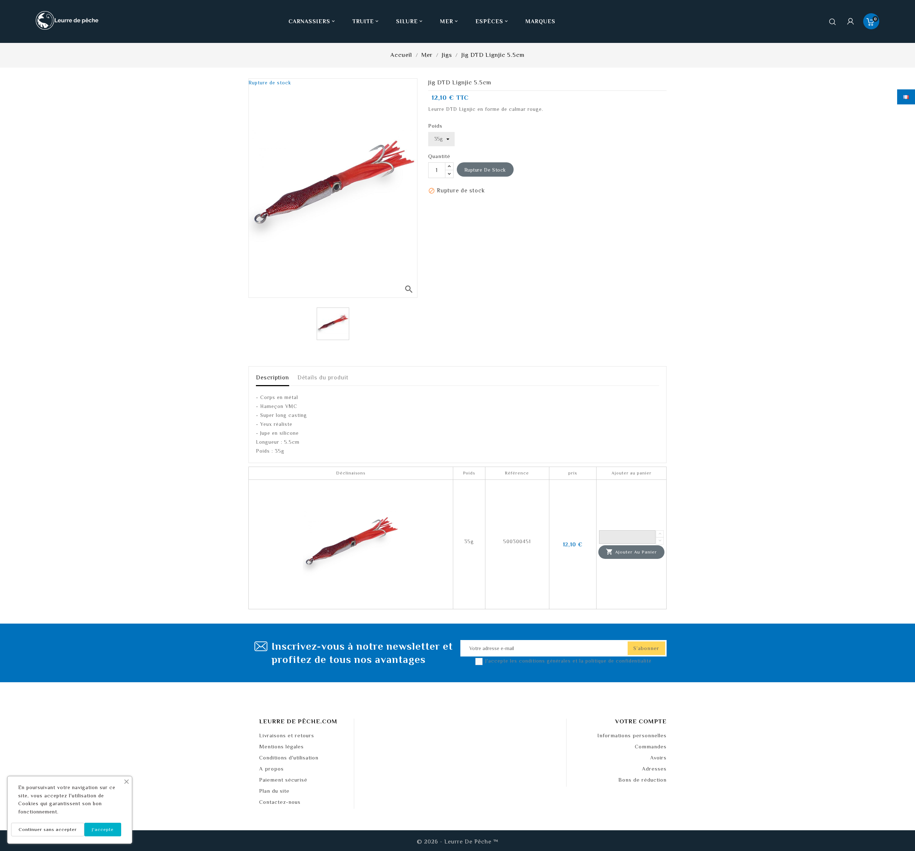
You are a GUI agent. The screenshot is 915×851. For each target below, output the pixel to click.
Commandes (651, 746)
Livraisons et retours (286, 735)
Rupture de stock (485, 170)
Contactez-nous (280, 802)
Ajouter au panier (631, 551)
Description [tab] (272, 377)
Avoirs (658, 757)
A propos (271, 769)
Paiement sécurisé (283, 780)
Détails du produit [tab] (322, 377)
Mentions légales (281, 746)
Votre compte (641, 721)
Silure (410, 21)
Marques (540, 21)
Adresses (654, 769)
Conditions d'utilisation (288, 757)
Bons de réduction (642, 780)
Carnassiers (312, 21)
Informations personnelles (632, 735)
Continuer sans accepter (48, 829)
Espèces (492, 21)
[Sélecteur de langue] (906, 96)
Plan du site (274, 791)
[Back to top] (897, 824)
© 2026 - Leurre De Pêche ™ (458, 841)
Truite (366, 21)
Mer (449, 21)
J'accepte (103, 829)
